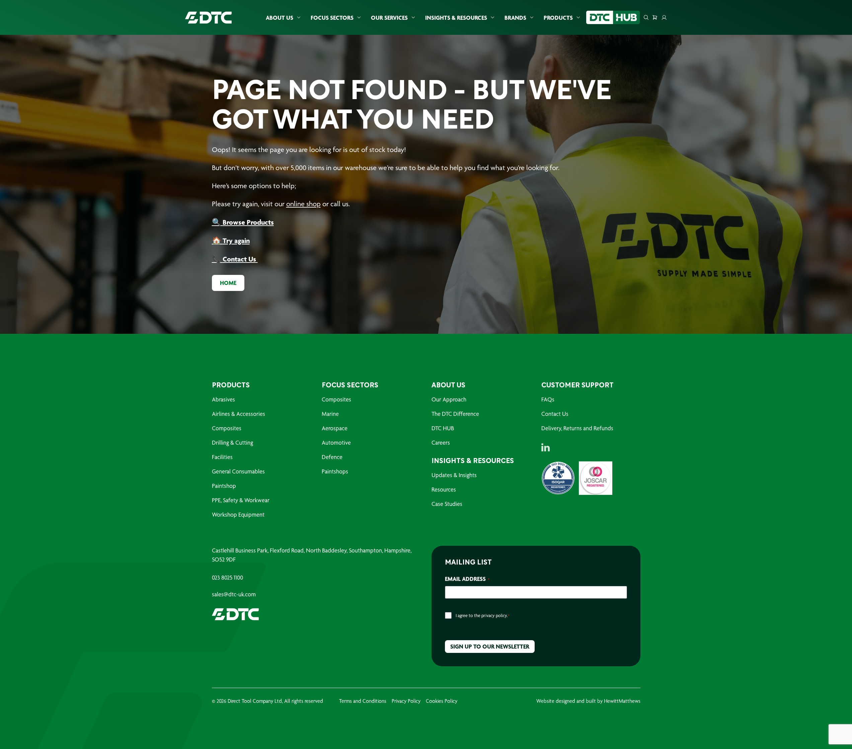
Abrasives (223, 399)
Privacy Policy (406, 701)
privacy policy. (494, 615)
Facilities (222, 456)
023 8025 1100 (227, 578)
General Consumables (238, 471)
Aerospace (334, 428)
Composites (226, 428)
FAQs (547, 399)
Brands (515, 17)
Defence (332, 456)
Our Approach (449, 399)
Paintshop (224, 485)
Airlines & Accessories (238, 413)
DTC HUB (443, 428)
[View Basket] (654, 17)
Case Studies (447, 503)
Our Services (389, 17)
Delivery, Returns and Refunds (577, 428)
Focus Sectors (332, 17)
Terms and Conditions (362, 701)
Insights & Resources (456, 17)
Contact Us (554, 413)
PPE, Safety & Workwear (240, 500)
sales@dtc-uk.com (234, 594)
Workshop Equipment (238, 514)
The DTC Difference (455, 413)
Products (558, 17)
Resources (444, 489)
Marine (330, 413)
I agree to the (483, 615)
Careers (441, 442)
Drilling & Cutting (232, 442)
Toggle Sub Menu (298, 17)
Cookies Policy (441, 701)
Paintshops (335, 471)
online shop (303, 204)
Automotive (336, 442)
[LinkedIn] (545, 447)
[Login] (664, 17)
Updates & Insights (454, 474)
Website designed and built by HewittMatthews (588, 701)
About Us (279, 17)
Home (228, 282)
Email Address (467, 578)
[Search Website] (646, 17)
